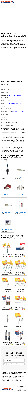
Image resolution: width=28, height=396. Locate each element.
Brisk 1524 (4, 87)
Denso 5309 (4, 95)
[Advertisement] (14, 17)
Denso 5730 (4, 98)
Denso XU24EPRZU (6, 117)
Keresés (24, 132)
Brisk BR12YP (5, 89)
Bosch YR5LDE (5, 84)
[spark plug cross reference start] (14, 2)
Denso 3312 (4, 92)
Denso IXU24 (5, 103)
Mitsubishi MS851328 (7, 125)
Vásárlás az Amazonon (15, 95)
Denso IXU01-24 (5, 100)
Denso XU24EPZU (6, 119)
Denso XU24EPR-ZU (6, 114)
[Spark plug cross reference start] (7, 389)
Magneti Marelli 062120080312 (9, 122)
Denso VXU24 (5, 106)
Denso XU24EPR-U (6, 111)
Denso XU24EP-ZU (6, 108)
